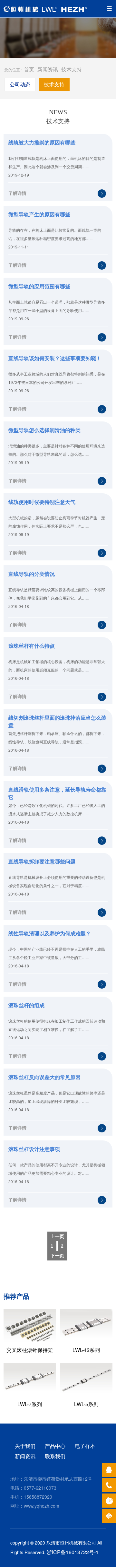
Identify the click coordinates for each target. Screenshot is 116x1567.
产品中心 (55, 1446)
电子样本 (85, 1446)
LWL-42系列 (86, 1350)
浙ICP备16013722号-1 (73, 1552)
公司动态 (20, 84)
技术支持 (71, 69)
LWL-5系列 (86, 1404)
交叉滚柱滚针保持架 (29, 1350)
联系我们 (55, 1456)
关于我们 (25, 1446)
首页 (29, 69)
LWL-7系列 (29, 1404)
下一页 (57, 1255)
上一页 (57, 1236)
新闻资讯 (47, 69)
